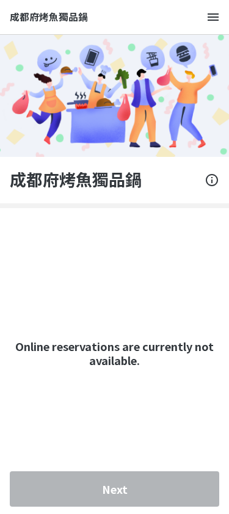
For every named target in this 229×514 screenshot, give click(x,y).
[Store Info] (212, 180)
